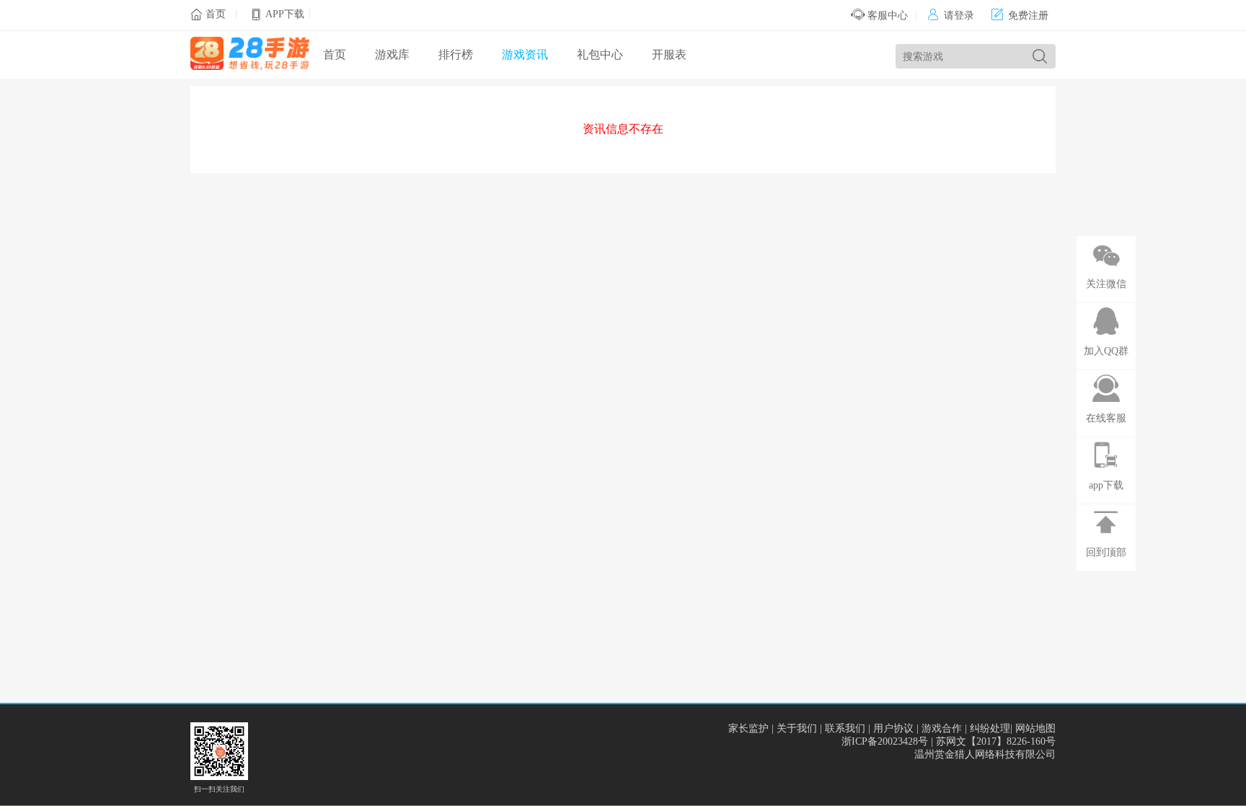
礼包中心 (600, 54)
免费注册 (1019, 15)
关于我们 (797, 728)
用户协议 (893, 728)
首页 (216, 14)
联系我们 (845, 728)
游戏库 (392, 54)
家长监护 (748, 728)
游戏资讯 (525, 54)
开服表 (669, 54)
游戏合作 (942, 728)
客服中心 (886, 15)
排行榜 (455, 54)
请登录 (950, 15)
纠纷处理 (990, 728)
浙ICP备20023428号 (884, 741)
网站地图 (1035, 728)
